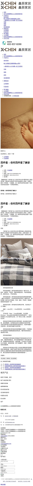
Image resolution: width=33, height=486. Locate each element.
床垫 (5, 25)
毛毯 (5, 22)
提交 (2, 475)
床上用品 (3, 358)
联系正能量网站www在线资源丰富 (13, 36)
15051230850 (4, 436)
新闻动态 (6, 28)
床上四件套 (13, 358)
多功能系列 (7, 27)
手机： (2, 464)
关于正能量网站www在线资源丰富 (13, 14)
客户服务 (6, 33)
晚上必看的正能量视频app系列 (12, 18)
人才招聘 (6, 35)
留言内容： (4, 459)
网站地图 (3, 484)
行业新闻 (6, 158)
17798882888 (15, 95)
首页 (5, 12)
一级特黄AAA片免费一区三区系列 (13, 20)
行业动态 (6, 32)
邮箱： (2, 467)
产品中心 (6, 15)
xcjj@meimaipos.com (6, 443)
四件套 (8, 358)
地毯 (5, 23)
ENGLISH (6, 38)
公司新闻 (6, 30)
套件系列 (6, 17)
